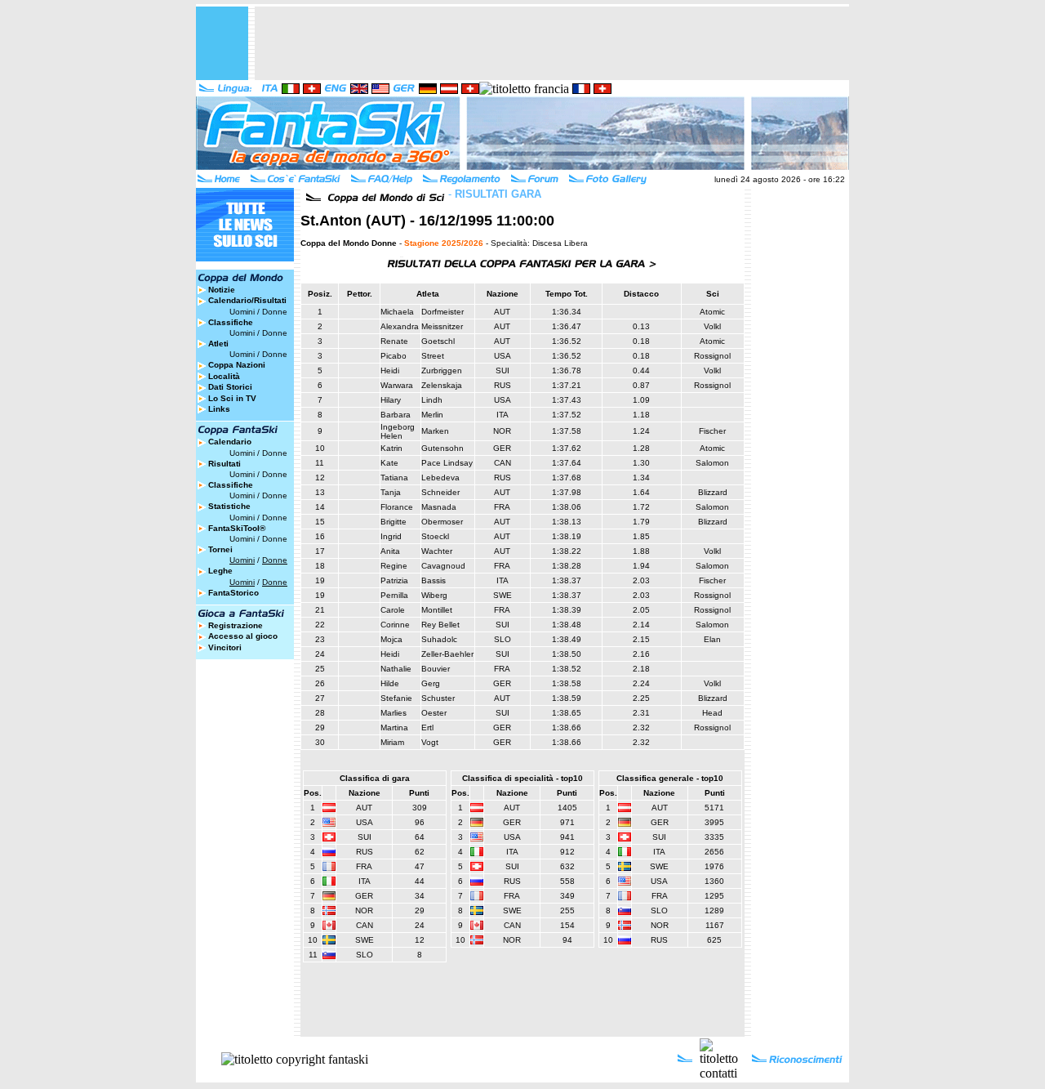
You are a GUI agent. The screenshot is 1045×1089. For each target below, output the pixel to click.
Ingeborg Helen (397, 431)
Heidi (389, 370)
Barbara (395, 414)
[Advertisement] (552, 43)
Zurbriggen (441, 370)
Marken (435, 430)
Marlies (393, 712)
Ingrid (391, 536)
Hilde (389, 683)
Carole (392, 609)
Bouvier (435, 668)
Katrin (391, 448)
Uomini (242, 311)
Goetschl (438, 341)
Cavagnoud (443, 565)
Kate (389, 462)
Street (432, 355)
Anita (390, 551)
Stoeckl (435, 536)
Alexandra (399, 326)
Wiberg (434, 595)
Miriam (392, 742)
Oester (434, 712)
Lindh (431, 399)
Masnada (438, 506)
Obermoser (442, 521)
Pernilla (394, 595)
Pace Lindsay (447, 462)
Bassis (433, 580)
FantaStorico (233, 592)
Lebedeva (440, 477)
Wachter (436, 551)
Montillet (436, 609)
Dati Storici (230, 386)
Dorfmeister (442, 311)
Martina (394, 727)
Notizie (221, 289)
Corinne (395, 624)
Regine (393, 565)
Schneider (440, 492)
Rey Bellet (440, 624)
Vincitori (225, 647)
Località (224, 376)
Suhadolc (439, 639)
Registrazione (235, 625)
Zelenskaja (441, 385)
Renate (394, 341)
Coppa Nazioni (236, 364)
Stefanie (396, 698)
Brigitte (393, 521)
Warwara (396, 385)
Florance (396, 506)
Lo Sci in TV (232, 398)
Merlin (432, 414)
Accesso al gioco (243, 636)
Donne (274, 311)
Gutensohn (442, 448)
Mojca (391, 639)
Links (219, 408)
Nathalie (395, 668)
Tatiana (394, 477)
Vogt (429, 742)
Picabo (393, 355)
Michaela (397, 311)
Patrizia (394, 580)
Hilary (390, 399)
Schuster (438, 698)
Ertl (427, 727)
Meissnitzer (442, 326)
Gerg (430, 683)
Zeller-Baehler (447, 653)
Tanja (390, 492)
